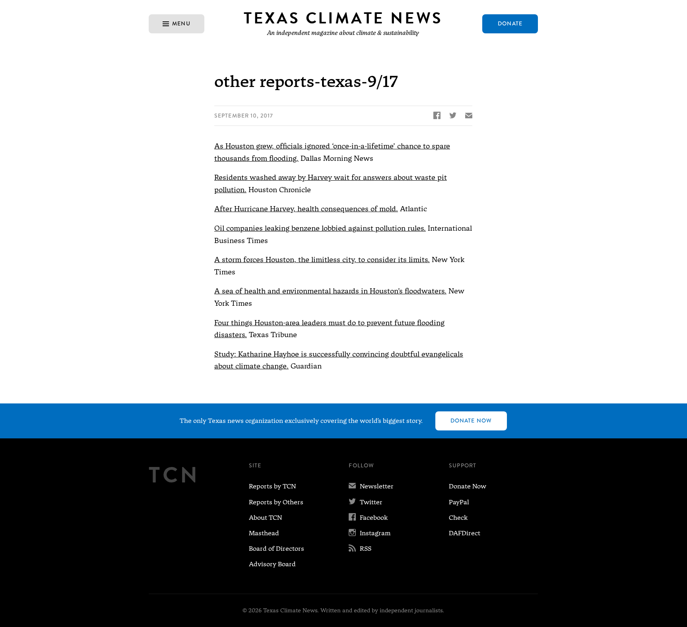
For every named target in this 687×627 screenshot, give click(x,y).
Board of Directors (276, 548)
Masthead (264, 533)
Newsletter (371, 486)
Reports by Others (276, 502)
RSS (360, 548)
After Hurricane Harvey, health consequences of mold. (306, 208)
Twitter (365, 502)
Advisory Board (272, 564)
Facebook (368, 517)
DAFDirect (464, 533)
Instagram (370, 533)
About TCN (265, 517)
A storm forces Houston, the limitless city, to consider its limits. (322, 259)
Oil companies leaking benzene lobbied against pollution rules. (320, 228)
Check (458, 517)
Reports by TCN (272, 486)
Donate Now (471, 420)
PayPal (459, 502)
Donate (510, 23)
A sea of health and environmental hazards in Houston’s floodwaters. (330, 290)
